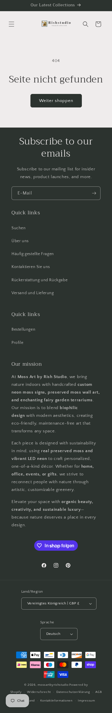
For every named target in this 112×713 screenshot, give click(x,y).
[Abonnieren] (94, 193)
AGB (98, 692)
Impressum (86, 700)
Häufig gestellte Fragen (32, 254)
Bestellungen (23, 329)
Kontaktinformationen (56, 700)
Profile (17, 342)
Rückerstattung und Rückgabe (39, 280)
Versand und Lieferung (32, 293)
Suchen (18, 228)
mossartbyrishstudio (53, 685)
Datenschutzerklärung (73, 692)
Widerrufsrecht (39, 692)
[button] (11, 24)
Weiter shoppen (56, 100)
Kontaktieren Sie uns (30, 267)
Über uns (20, 241)
